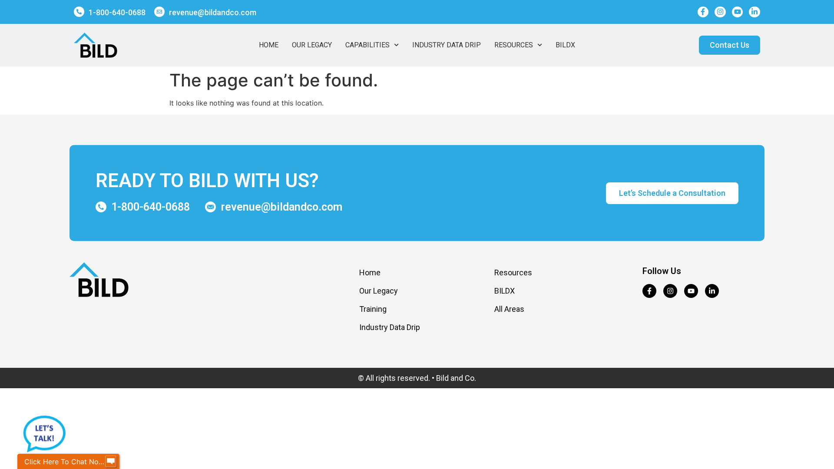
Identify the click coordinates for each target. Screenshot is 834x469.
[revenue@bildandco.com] (159, 12)
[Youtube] (737, 12)
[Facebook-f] (703, 12)
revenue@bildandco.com (212, 12)
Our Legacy (312, 45)
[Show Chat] (110, 462)
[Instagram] (720, 12)
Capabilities (367, 45)
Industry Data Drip (446, 45)
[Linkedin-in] (754, 12)
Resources (513, 45)
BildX (565, 45)
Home (268, 45)
